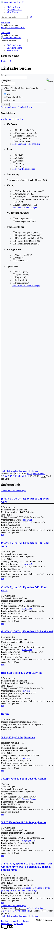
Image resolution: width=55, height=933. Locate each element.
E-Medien (10, 100)
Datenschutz (6, 923)
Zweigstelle (6, 80)
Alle (8, 94)
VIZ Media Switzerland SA (27, 191)
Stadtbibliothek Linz (16, 27)
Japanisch (19, 274)
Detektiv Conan (29, 799)
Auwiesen (19, 260)
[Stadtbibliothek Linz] (11, 2)
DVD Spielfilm (22, 218)
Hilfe (3, 27)
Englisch (19, 277)
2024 (17, 161)
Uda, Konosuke (22, 130)
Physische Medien (14, 97)
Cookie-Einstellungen (19, 921)
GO (30, 17)
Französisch (20, 283)
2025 (17, 158)
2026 (17, 155)
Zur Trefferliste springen (12, 119)
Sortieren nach (7, 473)
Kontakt (4, 921)
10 (17, 476)
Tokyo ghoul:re (28, 840)
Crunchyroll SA (22, 194)
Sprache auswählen (9, 25)
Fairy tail (26, 691)
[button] (50, 80)
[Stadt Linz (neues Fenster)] (7, 928)
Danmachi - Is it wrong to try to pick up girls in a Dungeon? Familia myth (25, 889)
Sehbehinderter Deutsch (26, 241)
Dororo (5, 713)
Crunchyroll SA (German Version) (30, 196)
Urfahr (18, 258)
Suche (4, 75)
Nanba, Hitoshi (22, 141)
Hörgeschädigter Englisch (26, 232)
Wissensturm (21, 255)
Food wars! (27, 520)
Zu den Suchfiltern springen (13, 490)
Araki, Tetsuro (21, 138)
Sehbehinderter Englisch (26, 244)
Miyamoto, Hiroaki (23, 133)
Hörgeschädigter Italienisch (27, 238)
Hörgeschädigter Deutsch (26, 235)
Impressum (18, 923)
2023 (17, 163)
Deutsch (19, 271)
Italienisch (19, 280)
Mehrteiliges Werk (23, 221)
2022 (17, 166)
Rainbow (26, 758)
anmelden (5, 22)
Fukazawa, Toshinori (24, 136)
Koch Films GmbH (23, 205)
